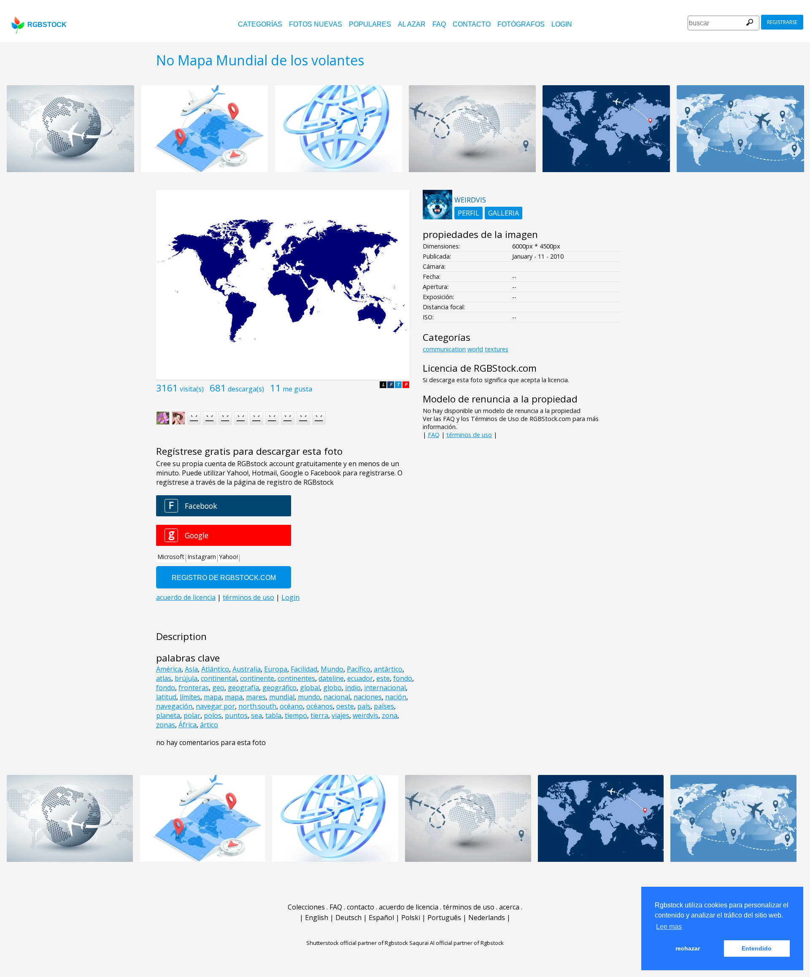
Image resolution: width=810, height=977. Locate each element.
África (187, 724)
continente (257, 678)
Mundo (332, 669)
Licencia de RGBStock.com (480, 368)
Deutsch (348, 917)
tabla (273, 715)
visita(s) (192, 389)
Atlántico (215, 669)
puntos (236, 715)
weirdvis (365, 715)
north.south (257, 706)
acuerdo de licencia (408, 907)
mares (256, 697)
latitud (166, 697)
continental (219, 678)
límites (190, 697)
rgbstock (47, 24)
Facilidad (304, 669)
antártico (388, 669)
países (384, 706)
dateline (331, 678)
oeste (345, 706)
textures (496, 349)
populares (370, 24)
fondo (402, 678)
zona (389, 715)
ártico (209, 724)
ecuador (360, 678)
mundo (309, 697)
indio (353, 687)
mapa (212, 697)
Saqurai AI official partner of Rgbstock (456, 943)
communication (444, 349)
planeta (168, 715)
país (363, 706)
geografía (243, 687)
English (316, 917)
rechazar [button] (687, 948)
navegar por (215, 706)
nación (395, 697)
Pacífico (358, 669)
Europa (275, 669)
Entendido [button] (757, 948)
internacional (385, 687)
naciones (368, 697)
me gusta (297, 389)
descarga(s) (246, 389)
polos (212, 715)
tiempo (296, 715)
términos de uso (469, 435)
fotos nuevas (315, 24)
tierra (319, 715)
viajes (340, 715)
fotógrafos (521, 24)
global (310, 687)
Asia (191, 669)
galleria (503, 213)
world (475, 349)
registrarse (782, 22)
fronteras (193, 687)
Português (444, 917)
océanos (319, 706)
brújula (186, 678)
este (383, 678)
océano (291, 706)
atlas (163, 678)
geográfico (279, 687)
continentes (296, 678)
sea (256, 715)
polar (192, 715)
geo (218, 687)
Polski (410, 917)
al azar (412, 24)
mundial (281, 697)
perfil (468, 213)
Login (561, 24)
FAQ (439, 24)
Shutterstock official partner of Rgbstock (357, 943)
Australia (246, 669)
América (168, 669)
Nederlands (486, 917)
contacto (472, 24)
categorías (260, 24)
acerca (509, 907)
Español (381, 917)
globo (332, 687)
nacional (337, 697)
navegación (174, 706)
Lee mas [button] (669, 926)
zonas (165, 724)
